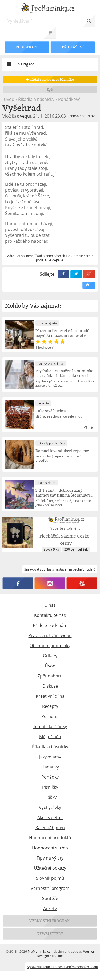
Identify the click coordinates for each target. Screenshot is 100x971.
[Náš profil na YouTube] (82, 583)
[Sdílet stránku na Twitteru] (76, 274)
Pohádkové (69, 99)
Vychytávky (50, 807)
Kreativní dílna (50, 696)
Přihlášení (73, 46)
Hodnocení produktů (50, 838)
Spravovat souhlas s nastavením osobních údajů (62, 967)
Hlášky (50, 797)
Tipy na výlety (50, 858)
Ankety (50, 908)
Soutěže (50, 898)
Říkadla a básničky (36, 99)
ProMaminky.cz (39, 951)
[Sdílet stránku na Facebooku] (63, 274)
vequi (25, 116)
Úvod (9, 99)
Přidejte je (55, 260)
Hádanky (50, 767)
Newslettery (50, 933)
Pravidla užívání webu (50, 635)
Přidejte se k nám (50, 625)
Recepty (50, 706)
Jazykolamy (50, 757)
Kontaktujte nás (50, 615)
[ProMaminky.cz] (50, 8)
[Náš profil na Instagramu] (50, 583)
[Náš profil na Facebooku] (18, 583)
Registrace (27, 46)
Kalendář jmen (50, 827)
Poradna (50, 716)
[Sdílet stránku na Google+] (89, 274)
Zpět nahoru (50, 676)
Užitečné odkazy (50, 868)
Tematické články (50, 726)
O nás (50, 605)
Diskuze (50, 686)
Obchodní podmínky (50, 645)
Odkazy (50, 656)
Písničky (50, 787)
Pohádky (50, 777)
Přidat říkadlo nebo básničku (51, 79)
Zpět (50, 89)
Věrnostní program (50, 888)
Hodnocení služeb (50, 848)
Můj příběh (50, 736)
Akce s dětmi (50, 817)
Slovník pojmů (50, 878)
